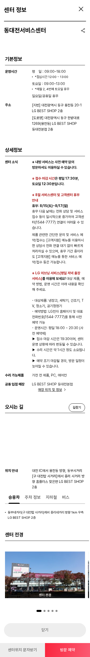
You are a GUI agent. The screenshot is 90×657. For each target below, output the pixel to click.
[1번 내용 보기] (39, 611)
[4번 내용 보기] (52, 611)
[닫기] (81, 9)
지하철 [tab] (51, 497)
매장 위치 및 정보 (50, 390)
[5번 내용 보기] (56, 611)
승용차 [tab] (14, 497)
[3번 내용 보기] (48, 611)
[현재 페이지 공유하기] (83, 30)
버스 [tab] (66, 497)
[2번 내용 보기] (44, 611)
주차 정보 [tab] (33, 497)
